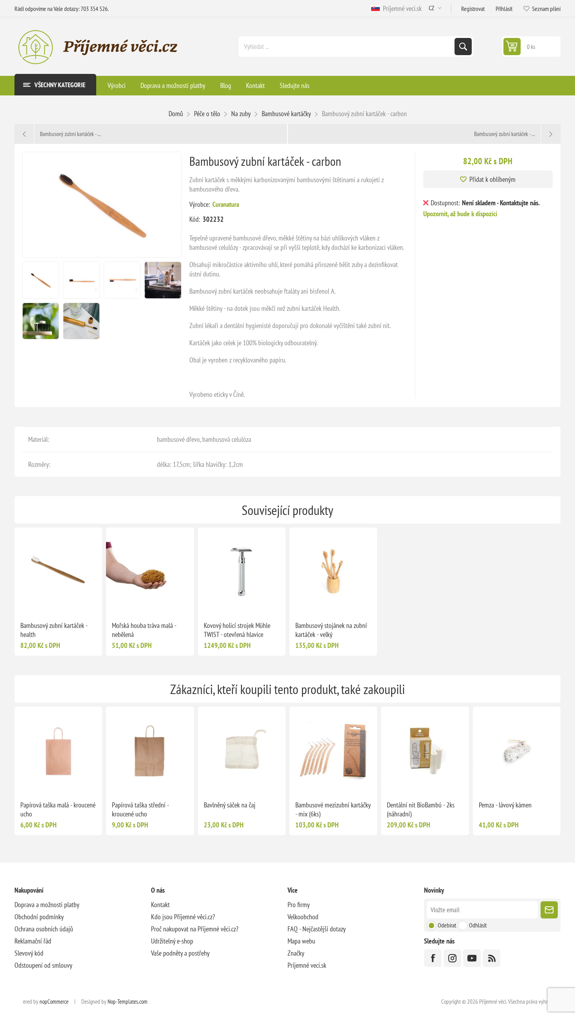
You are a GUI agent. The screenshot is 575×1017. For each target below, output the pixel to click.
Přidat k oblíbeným (492, 179)
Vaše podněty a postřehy (180, 953)
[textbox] (347, 46)
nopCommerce (54, 1001)
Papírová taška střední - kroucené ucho (140, 809)
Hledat (463, 46)
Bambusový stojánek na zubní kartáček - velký (331, 630)
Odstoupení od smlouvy (43, 965)
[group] (58, 571)
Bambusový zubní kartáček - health (53, 630)
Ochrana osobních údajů (43, 928)
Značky (296, 953)
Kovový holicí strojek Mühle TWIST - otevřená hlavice (237, 630)
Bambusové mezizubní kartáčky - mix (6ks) (332, 809)
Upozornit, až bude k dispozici (460, 213)
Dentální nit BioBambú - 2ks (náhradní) (421, 809)
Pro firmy (299, 904)
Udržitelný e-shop (172, 940)
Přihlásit (504, 9)
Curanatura (225, 204)
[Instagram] (452, 958)
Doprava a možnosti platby (46, 904)
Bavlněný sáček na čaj (229, 804)
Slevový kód (28, 953)
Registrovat (473, 9)
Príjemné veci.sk (401, 8)
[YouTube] (472, 958)
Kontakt (160, 904)
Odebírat (447, 925)
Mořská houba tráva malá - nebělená (144, 630)
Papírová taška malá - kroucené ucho (57, 809)
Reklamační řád (32, 940)
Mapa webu (301, 940)
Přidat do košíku (75, 602)
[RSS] (491, 958)
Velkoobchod (303, 916)
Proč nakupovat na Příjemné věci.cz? (194, 928)
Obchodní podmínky (39, 916)
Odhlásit (478, 925)
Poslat (549, 909)
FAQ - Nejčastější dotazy (317, 928)
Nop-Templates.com (127, 1001)
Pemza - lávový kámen (505, 804)
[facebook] (433, 958)
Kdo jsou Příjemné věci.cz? (183, 916)
